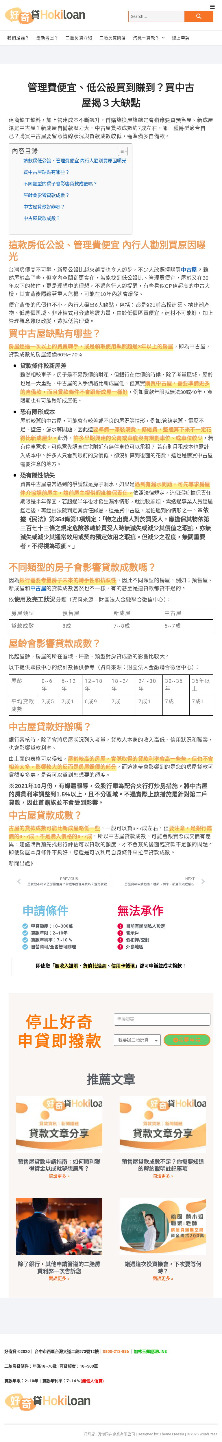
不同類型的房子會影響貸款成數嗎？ (60, 183)
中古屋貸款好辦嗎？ (44, 206)
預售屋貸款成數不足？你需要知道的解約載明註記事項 (163, 1165)
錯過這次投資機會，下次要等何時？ (163, 1268)
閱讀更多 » (59, 1176)
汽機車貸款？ (146, 37)
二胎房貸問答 (112, 37)
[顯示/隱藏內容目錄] (119, 151)
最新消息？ (47, 37)
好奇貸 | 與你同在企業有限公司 (109, 1434)
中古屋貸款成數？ (41, 218)
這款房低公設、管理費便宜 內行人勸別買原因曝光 (74, 160)
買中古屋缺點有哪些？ (46, 172)
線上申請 (181, 37)
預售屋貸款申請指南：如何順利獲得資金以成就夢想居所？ (59, 1165)
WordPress (208, 1434)
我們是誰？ (18, 37)
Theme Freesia (172, 1434)
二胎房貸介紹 (79, 37)
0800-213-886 (116, 1351)
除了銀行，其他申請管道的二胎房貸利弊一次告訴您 (59, 1268)
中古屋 (189, 270)
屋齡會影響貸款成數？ (46, 195)
